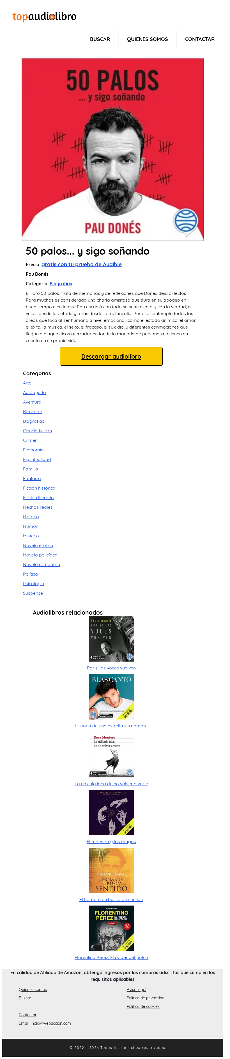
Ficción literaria (38, 497)
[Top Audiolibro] (44, 16)
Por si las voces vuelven (111, 668)
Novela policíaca (40, 555)
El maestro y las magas (111, 841)
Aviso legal (136, 989)
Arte (27, 383)
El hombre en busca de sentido (111, 899)
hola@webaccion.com (51, 1023)
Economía (33, 449)
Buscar (100, 39)
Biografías (61, 283)
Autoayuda (34, 392)
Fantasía (32, 478)
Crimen (30, 440)
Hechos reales (38, 507)
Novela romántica (41, 564)
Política (30, 574)
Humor (30, 526)
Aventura (32, 402)
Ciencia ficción (37, 430)
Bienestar (32, 411)
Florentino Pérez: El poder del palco (111, 957)
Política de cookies (143, 1006)
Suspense (33, 593)
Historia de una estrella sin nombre (111, 725)
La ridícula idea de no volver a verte (111, 783)
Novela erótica (38, 545)
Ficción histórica (39, 488)
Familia (30, 469)
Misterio (31, 535)
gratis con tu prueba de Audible (82, 264)
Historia (31, 516)
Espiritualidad (37, 459)
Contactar (200, 39)
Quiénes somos (147, 39)
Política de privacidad (145, 998)
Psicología (33, 583)
